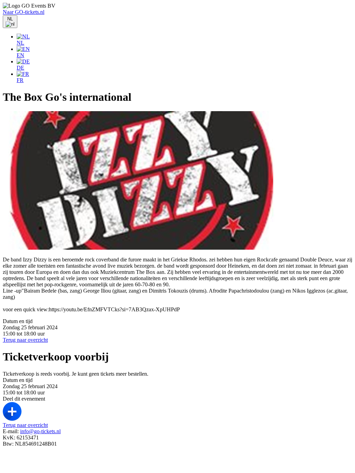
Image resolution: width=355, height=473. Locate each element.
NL (20, 43)
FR (20, 80)
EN (20, 55)
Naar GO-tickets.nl (23, 12)
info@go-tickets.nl (40, 431)
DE (20, 68)
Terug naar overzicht (25, 340)
